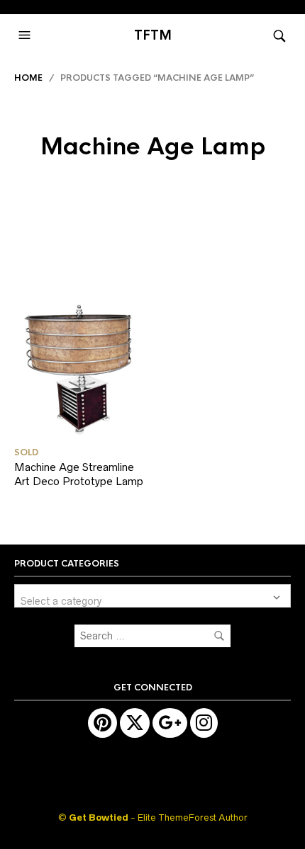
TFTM (153, 35)
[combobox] (152, 596)
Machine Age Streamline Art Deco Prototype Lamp (78, 474)
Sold (26, 452)
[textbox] (152, 596)
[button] (26, 35)
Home (28, 78)
